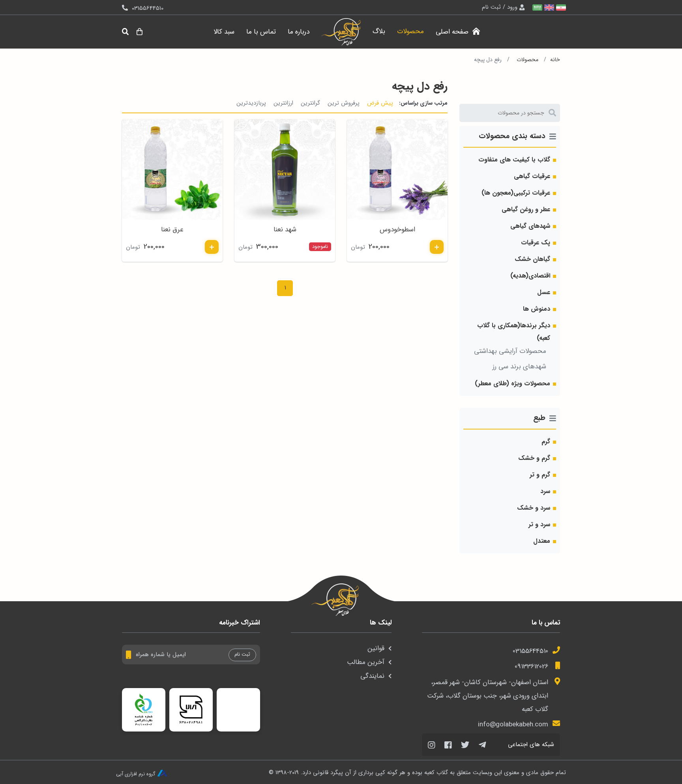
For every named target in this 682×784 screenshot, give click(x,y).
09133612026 (531, 666)
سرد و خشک (533, 508)
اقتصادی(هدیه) (530, 276)
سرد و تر (539, 524)
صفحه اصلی (453, 31)
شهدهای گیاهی (530, 226)
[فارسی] (560, 7)
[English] (548, 7)
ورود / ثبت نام (499, 7)
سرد (545, 491)
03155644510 (530, 651)
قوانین (375, 648)
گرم (545, 441)
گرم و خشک (534, 458)
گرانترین (310, 103)
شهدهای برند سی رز (519, 366)
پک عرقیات (535, 243)
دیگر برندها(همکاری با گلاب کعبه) (513, 332)
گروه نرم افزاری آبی (136, 774)
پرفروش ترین (344, 103)
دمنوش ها (536, 309)
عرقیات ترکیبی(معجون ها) (516, 193)
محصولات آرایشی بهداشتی (510, 351)
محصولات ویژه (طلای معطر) (512, 383)
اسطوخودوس (397, 229)
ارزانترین (283, 103)
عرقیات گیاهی (532, 176)
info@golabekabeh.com (513, 724)
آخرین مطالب (365, 662)
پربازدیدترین (251, 103)
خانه (555, 59)
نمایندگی (372, 676)
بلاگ (379, 31)
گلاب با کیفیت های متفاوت (514, 160)
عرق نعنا (172, 229)
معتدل (541, 541)
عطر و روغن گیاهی (526, 209)
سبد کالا (224, 31)
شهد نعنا (285, 229)
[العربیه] (536, 7)
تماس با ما (261, 31)
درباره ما (298, 31)
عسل (543, 292)
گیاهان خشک (532, 259)
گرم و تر (540, 475)
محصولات (410, 31)
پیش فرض (380, 103)
